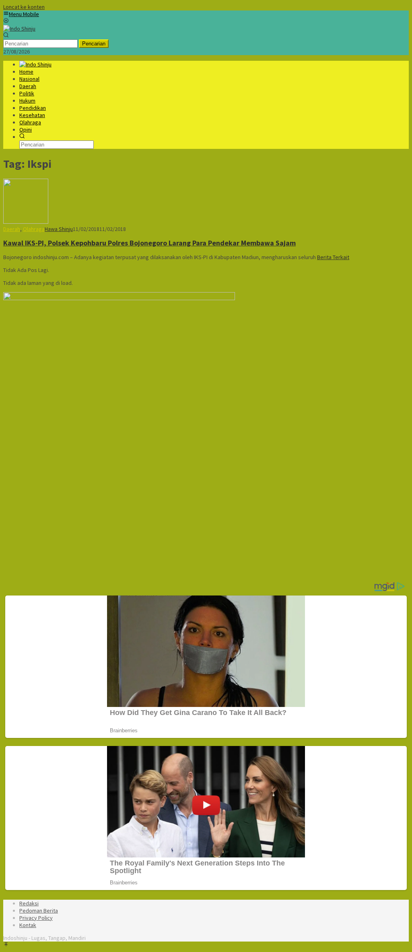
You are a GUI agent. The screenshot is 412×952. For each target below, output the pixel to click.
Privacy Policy (36, 917)
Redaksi (29, 903)
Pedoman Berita (38, 910)
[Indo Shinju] (19, 28)
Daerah (11, 229)
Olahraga (34, 229)
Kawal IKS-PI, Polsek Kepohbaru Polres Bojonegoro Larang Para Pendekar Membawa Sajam (149, 242)
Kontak (27, 925)
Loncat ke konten (24, 6)
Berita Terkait (333, 257)
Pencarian (93, 44)
